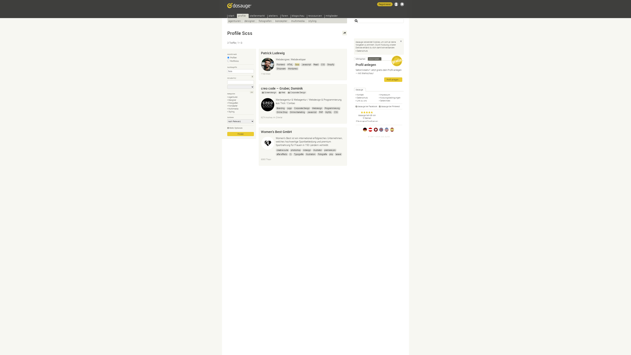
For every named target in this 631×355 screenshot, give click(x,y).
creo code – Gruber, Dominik (282, 88)
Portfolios (234, 61)
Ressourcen (315, 16)
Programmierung (332, 108)
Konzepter (281, 21)
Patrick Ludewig (273, 53)
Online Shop (282, 112)
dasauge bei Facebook (367, 106)
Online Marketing (297, 112)
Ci (291, 154)
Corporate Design (298, 92)
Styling (312, 21)
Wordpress (293, 68)
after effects (282, 154)
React (316, 64)
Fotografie (322, 154)
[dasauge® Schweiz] (376, 130)
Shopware (281, 68)
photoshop (296, 150)
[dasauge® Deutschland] (365, 130)
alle (252, 92)
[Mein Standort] (252, 76)
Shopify (330, 64)
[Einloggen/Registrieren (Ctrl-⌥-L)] (396, 4)
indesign (307, 150)
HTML (289, 64)
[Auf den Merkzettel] (342, 52)
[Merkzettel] (402, 4)
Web (283, 92)
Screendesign (270, 92)
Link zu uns (362, 100)
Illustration (310, 154)
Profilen (233, 57)
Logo (289, 108)
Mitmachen (360, 59)
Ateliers (273, 16)
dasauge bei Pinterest (390, 106)
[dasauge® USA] (387, 130)
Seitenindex (385, 100)
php (331, 154)
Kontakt (360, 94)
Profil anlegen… (393, 79)
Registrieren (385, 4)
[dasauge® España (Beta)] (392, 130)
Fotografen (265, 21)
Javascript (306, 64)
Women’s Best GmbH (276, 132)
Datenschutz (362, 50)
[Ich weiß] (401, 41)
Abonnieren (374, 59)
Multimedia (298, 21)
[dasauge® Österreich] (370, 130)
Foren (285, 16)
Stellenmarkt (257, 16)
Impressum (385, 94)
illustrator (317, 150)
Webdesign (317, 108)
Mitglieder (332, 16)
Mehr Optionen (236, 128)
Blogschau (298, 16)
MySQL (328, 112)
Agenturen (234, 21)
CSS (323, 64)
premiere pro (330, 150)
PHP (321, 112)
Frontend (281, 64)
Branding (281, 108)
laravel (338, 154)
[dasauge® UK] (381, 130)
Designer (250, 21)
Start (231, 16)
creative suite (282, 150)
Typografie (298, 154)
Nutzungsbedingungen (390, 97)
